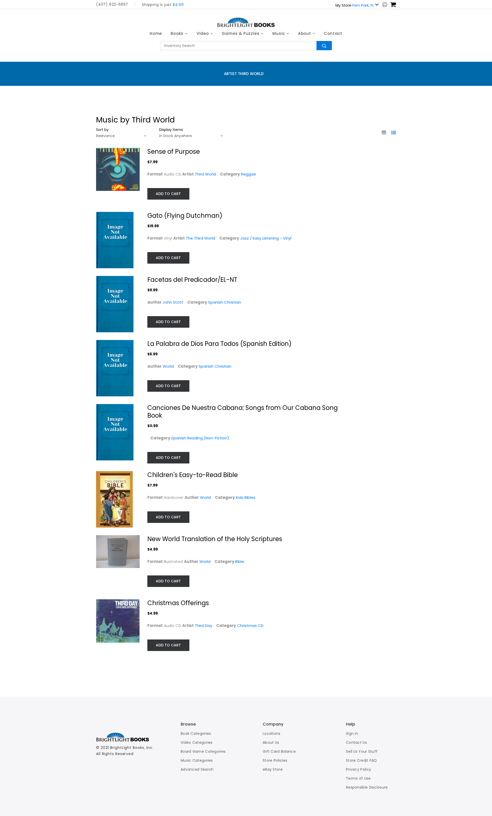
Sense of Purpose (173, 151)
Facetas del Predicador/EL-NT (192, 279)
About (305, 33)
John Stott (173, 302)
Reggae (248, 174)
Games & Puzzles (241, 33)
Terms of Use (358, 778)
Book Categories (196, 733)
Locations (272, 733)
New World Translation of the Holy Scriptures (214, 539)
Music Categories (197, 760)
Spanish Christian (224, 302)
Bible (239, 561)
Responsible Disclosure (367, 787)
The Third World (200, 238)
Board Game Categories (203, 751)
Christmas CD (250, 625)
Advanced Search (197, 769)
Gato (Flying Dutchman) (184, 215)
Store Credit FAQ (361, 760)
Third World (205, 174)
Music (279, 33)
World (168, 366)
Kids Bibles (245, 497)
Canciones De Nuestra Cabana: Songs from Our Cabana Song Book (242, 412)
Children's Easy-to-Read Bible (192, 475)
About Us (271, 742)
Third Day (203, 625)
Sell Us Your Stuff (361, 751)
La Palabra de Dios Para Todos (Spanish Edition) (219, 343)
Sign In (352, 733)
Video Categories (197, 742)
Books (178, 33)
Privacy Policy (358, 769)
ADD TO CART (168, 193)
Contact (333, 33)
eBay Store (273, 769)
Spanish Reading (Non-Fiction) (200, 438)
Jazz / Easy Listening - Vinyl (265, 238)
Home (156, 33)
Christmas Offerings (178, 603)
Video (203, 33)
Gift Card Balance (279, 751)
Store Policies (275, 760)
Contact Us (356, 742)
